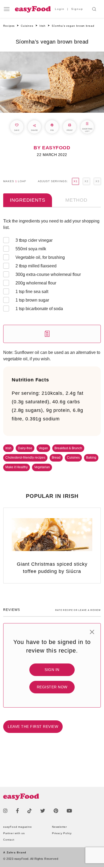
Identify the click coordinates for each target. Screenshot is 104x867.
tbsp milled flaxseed (36, 266)
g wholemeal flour (35, 283)
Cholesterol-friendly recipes (25, 457)
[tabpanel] (52, 280)
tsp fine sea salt (31, 291)
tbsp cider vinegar (34, 240)
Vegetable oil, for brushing (40, 257)
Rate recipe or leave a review (78, 610)
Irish (8, 448)
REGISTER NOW (52, 687)
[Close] (92, 632)
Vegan (43, 448)
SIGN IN (52, 669)
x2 (86, 181)
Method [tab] (76, 200)
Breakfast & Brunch (68, 448)
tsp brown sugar (32, 300)
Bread (56, 457)
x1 (75, 181)
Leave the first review (33, 726)
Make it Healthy (16, 467)
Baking (91, 457)
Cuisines (73, 457)
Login (60, 8)
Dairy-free (25, 448)
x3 (97, 181)
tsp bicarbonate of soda (39, 308)
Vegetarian (42, 467)
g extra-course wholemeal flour (48, 274)
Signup (77, 8)
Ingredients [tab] (27, 200)
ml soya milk (30, 249)
